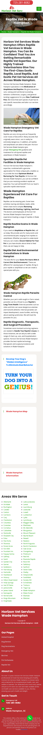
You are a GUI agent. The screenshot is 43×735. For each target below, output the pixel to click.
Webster (26, 598)
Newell (25, 538)
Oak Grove (27, 549)
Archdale (7, 504)
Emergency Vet (15, 150)
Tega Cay (26, 588)
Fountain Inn (8, 551)
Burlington (8, 507)
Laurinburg (27, 507)
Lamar (25, 504)
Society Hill (27, 580)
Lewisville (26, 510)
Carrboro (7, 515)
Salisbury (26, 564)
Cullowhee (7, 530)
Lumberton (27, 515)
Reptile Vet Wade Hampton (31, 32)
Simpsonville (28, 575)
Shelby (25, 572)
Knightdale (8, 601)
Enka (5, 538)
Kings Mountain (10, 598)
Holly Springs (9, 583)
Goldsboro (7, 567)
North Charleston (30, 546)
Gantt (6, 559)
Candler (6, 510)
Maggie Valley (28, 523)
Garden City (8, 562)
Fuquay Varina (9, 554)
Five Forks (7, 541)
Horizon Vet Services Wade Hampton (18, 614)
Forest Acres (8, 546)
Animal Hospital (8, 637)
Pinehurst (27, 554)
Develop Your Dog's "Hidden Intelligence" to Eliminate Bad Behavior (19, 362)
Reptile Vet (6, 665)
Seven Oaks (27, 569)
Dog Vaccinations (8, 646)
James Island (8, 590)
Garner (6, 564)
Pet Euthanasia (7, 660)
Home (4, 32)
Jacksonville (8, 588)
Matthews (27, 525)
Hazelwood (8, 575)
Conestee (7, 525)
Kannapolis (8, 593)
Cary (5, 517)
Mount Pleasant (29, 533)
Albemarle (7, 502)
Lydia (25, 517)
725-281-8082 (13, 702)
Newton (26, 541)
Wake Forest (28, 593)
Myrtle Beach (28, 536)
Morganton (27, 530)
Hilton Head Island (10, 580)
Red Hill (26, 556)
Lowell (25, 512)
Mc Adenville (28, 528)
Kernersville (8, 596)
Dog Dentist (6, 642)
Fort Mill (7, 549)
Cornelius (7, 528)
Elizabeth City (9, 536)
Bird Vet (5, 655)
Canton (6, 512)
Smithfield (27, 577)
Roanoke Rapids (29, 559)
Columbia (7, 523)
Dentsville (7, 533)
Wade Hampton (13, 32)
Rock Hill (26, 562)
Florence (7, 543)
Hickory (6, 577)
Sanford (26, 567)
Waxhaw (26, 596)
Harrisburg (8, 569)
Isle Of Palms (8, 585)
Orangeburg (28, 551)
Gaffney (6, 556)
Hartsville (7, 572)
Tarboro (26, 585)
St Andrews (27, 583)
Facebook (24, 729)
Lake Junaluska (29, 502)
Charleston (8, 520)
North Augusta (29, 543)
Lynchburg (27, 520)
